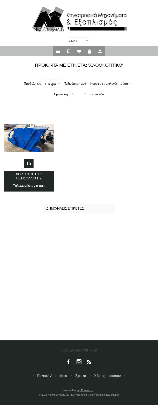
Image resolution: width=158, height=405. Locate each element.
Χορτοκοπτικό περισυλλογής (29, 176)
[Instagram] (79, 362)
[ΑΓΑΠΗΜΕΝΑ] (79, 51)
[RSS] (89, 362)
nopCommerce (85, 390)
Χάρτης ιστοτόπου (107, 376)
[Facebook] (69, 362)
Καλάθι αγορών (89, 51)
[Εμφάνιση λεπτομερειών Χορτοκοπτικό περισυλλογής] (29, 138)
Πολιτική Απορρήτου (52, 376)
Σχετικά (80, 376)
